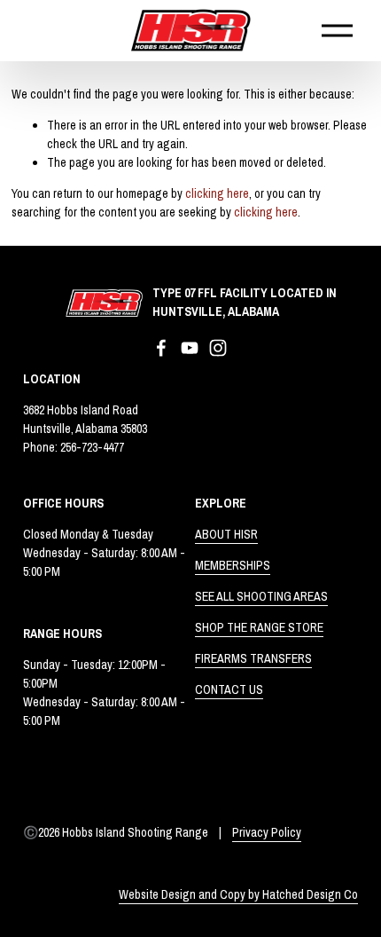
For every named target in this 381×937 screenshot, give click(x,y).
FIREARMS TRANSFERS (253, 658)
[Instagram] (218, 348)
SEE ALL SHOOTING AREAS (261, 596)
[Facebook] (161, 348)
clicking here (217, 193)
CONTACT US (229, 689)
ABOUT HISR (226, 534)
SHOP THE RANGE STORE (259, 627)
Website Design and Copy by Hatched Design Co (238, 894)
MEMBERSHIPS (232, 565)
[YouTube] (189, 348)
